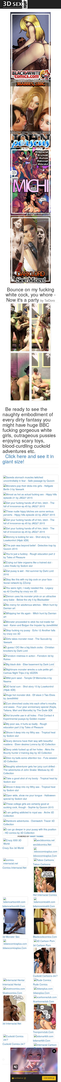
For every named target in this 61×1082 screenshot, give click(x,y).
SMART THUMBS (36, 836)
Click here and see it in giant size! (28, 459)
